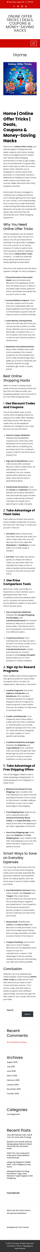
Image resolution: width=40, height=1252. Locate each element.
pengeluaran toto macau (18, 1227)
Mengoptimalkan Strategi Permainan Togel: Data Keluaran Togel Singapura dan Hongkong (20, 1174)
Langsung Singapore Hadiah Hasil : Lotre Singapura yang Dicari (19, 1164)
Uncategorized (13, 1114)
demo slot (11, 1210)
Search (10, 1010)
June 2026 (11, 1071)
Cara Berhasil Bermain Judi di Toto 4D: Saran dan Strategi (19, 1136)
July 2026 (11, 1066)
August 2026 (12, 1062)
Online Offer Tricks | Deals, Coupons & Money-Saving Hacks (20, 23)
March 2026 (12, 1075)
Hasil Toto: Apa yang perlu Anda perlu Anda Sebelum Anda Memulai (18, 1155)
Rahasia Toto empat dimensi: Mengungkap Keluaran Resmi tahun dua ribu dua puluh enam (19, 1145)
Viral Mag (27, 1246)
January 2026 (13, 1084)
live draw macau (23, 1210)
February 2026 (13, 1080)
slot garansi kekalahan (16, 1213)
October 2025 (13, 1093)
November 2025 (14, 1089)
